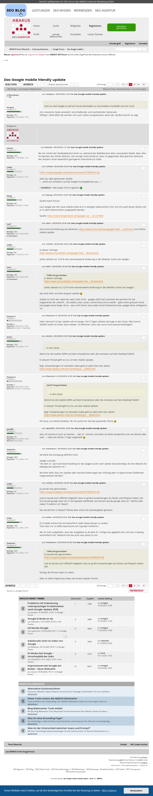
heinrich (10, 148)
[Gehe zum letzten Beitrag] (109, 603)
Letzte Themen (95, 34)
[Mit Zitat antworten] (144, 96)
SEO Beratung (92, 769)
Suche (56, 25)
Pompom (10, 107)
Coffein (9, 167)
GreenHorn (11, 449)
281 (15, 175)
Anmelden (75, 34)
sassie (33, 672)
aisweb (34, 612)
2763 (15, 345)
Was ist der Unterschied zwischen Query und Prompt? (59, 728)
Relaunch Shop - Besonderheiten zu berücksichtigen (124, 89)
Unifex (9, 518)
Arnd (103, 653)
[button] (109, 84)
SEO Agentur (105, 10)
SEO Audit (120, 769)
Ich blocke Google (38, 628)
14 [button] (138, 84)
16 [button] (144, 84)
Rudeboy (34, 647)
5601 (15, 232)
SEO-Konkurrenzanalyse (76, 772)
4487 (15, 457)
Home (36, 25)
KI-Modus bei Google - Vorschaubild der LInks (41, 655)
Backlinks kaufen (107, 769)
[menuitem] (141, 44)
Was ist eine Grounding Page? (45, 718)
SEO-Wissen (62, 10)
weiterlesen (32, 694)
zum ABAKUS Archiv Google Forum (20, 751)
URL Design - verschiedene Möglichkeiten (24, 89)
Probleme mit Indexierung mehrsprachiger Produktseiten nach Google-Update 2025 (46, 606)
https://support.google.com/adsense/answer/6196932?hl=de (70, 172)
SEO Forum (69, 1)
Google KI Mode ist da (40, 618)
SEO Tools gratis (133, 769)
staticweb (35, 621)
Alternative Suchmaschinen (44, 688)
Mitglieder (75, 25)
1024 (15, 526)
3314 (15, 156)
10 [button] (123, 84)
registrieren (15, 54)
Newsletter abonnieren (121, 27)
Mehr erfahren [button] (109, 790)
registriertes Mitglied (37, 54)
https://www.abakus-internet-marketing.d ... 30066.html (67, 368)
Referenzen (83, 10)
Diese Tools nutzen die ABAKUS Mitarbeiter (52, 698)
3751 (15, 115)
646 (15, 203)
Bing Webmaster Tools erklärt (45, 708)
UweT (9, 224)
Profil (36, 34)
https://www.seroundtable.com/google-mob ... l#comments (69, 253)
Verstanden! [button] (136, 790)
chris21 (9, 337)
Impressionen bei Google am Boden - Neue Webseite (44, 667)
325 (15, 437)
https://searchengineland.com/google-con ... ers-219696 (75, 215)
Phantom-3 (11, 316)
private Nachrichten (56, 35)
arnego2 (104, 603)
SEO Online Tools (42, 769)
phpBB (120, 760)
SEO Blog (29, 769)
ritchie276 (35, 659)
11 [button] (126, 84)
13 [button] (134, 84)
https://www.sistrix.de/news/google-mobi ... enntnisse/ (106, 229)
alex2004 (10, 429)
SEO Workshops (78, 769)
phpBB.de (144, 763)
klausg (9, 196)
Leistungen (41, 10)
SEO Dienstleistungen (60, 769)
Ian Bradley (143, 757)
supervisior (35, 631)
